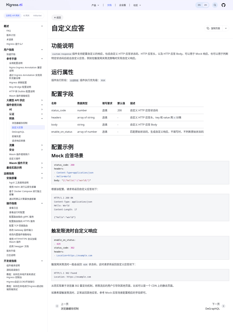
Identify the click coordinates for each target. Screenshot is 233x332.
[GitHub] (223, 5)
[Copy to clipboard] (225, 164)
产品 (94, 5)
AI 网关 (26, 15)
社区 (135, 5)
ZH (205, 5)
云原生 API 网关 (12, 15)
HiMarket (37, 15)
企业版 (122, 4)
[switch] (202, 5)
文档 (109, 4)
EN (199, 5)
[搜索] (215, 5)
